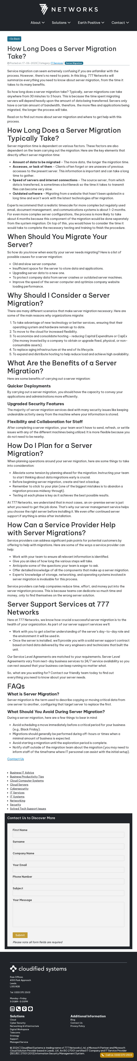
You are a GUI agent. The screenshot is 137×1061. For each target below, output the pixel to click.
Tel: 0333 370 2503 (20, 992)
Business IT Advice (22, 772)
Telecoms (15, 1032)
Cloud (13, 1019)
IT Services (57, 63)
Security (15, 804)
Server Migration (74, 63)
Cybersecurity (19, 788)
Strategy (14, 1035)
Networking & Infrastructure (24, 1026)
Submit (20, 935)
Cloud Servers (19, 784)
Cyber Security (18, 1022)
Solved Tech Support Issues (28, 808)
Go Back (15, 38)
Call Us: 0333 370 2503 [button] (119, 1054)
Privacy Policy (78, 1026)
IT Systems (17, 796)
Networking (17, 800)
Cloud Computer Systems (27, 780)
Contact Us (15, 759)
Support (14, 1038)
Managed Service (19, 1042)
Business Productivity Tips (27, 776)
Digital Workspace (19, 1029)
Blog (73, 1019)
